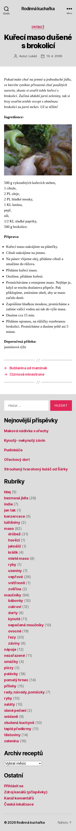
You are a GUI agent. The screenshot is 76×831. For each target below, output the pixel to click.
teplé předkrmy (17, 729)
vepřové (15, 577)
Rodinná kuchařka (38, 9)
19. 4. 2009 (54, 56)
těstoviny (12, 735)
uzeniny (15, 571)
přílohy (10, 686)
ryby (12, 564)
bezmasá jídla (16, 498)
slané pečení (15, 710)
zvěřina (14, 589)
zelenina (11, 741)
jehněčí (14, 546)
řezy (12, 637)
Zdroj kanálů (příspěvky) (25, 792)
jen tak (10, 510)
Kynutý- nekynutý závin (24, 440)
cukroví (14, 607)
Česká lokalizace (19, 804)
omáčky (11, 661)
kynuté (14, 619)
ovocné (14, 631)
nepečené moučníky (26, 625)
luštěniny (12, 522)
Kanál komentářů (19, 798)
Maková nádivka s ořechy (26, 431)
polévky (11, 674)
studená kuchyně (19, 723)
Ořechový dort (17, 459)
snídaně (11, 716)
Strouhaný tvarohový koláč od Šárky (36, 469)
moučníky (12, 595)
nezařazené (14, 655)
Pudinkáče (13, 450)
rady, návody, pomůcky (24, 692)
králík (13, 552)
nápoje (10, 649)
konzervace (14, 516)
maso (9, 528)
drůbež (38, 27)
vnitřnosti (16, 583)
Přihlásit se (13, 786)
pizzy (9, 668)
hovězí (14, 540)
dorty (13, 613)
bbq (7, 492)
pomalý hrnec (16, 680)
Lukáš (33, 56)
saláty (9, 704)
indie (8, 504)
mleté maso (18, 558)
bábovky (15, 600)
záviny (14, 643)
